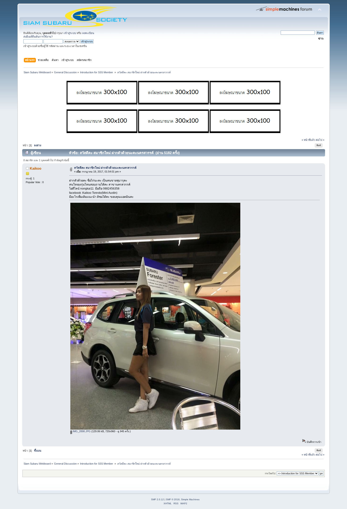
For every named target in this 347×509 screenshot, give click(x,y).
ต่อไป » (320, 139)
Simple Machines (190, 499)
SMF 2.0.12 (157, 499)
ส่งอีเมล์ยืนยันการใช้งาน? (38, 36)
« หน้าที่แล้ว (308, 139)
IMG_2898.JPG (81, 431)
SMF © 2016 (173, 499)
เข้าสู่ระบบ (70, 33)
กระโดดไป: (270, 473)
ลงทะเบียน (88, 33)
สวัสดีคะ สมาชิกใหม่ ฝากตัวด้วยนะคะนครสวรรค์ (105, 167)
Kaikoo (35, 168)
